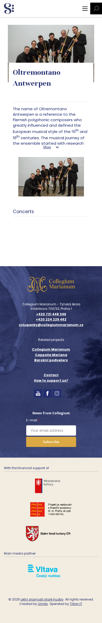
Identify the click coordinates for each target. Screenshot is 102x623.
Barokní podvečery (51, 360)
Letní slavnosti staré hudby (42, 599)
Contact (51, 375)
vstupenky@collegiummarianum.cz (51, 325)
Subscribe (51, 441)
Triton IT (76, 604)
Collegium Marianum (51, 349)
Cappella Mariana (51, 355)
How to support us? (51, 380)
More (47, 147)
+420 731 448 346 (51, 314)
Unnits (43, 604)
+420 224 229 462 (51, 319)
